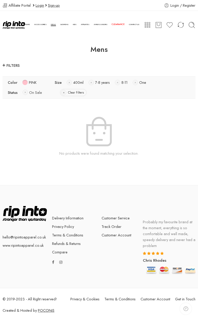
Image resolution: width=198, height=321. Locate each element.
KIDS (75, 24)
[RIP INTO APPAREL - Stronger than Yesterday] (14, 25)
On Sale (35, 92)
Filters (13, 65)
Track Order (111, 226)
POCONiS (46, 310)
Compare (60, 252)
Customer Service (116, 218)
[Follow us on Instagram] (60, 262)
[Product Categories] (147, 25)
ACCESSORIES (40, 24)
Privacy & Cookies (85, 299)
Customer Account (116, 235)
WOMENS (64, 24)
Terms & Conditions (67, 235)
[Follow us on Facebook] (53, 262)
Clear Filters (76, 92)
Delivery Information (68, 218)
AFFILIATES (85, 24)
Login (40, 5)
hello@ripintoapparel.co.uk (24, 237)
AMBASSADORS (101, 24)
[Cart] (158, 25)
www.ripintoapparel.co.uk (23, 245)
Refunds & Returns (66, 243)
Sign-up (54, 5)
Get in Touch (185, 299)
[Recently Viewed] (186, 309)
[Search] (191, 25)
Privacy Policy (63, 226)
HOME (27, 24)
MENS (53, 24)
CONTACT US (134, 24)
